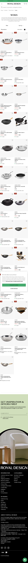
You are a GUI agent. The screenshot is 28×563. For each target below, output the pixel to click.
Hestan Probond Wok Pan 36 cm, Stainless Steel (20, 349)
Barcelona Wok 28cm (19, 79)
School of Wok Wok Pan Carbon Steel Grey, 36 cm (6, 377)
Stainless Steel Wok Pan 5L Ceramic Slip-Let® (6, 295)
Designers (3, 489)
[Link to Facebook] (5, 548)
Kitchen (16, 480)
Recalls (2, 491)
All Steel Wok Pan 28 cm (19, 52)
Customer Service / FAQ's (7, 475)
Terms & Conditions (5, 482)
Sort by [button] (20, 25)
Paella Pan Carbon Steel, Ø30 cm (5, 160)
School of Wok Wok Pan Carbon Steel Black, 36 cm (6, 268)
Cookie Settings (14, 288)
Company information (6, 485)
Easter (2, 500)
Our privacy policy (9, 281)
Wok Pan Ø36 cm (4, 213)
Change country (4, 522)
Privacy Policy (4, 484)
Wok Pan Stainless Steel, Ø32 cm (5, 187)
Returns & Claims (5, 480)
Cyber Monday (4, 507)
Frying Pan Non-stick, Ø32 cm (20, 187)
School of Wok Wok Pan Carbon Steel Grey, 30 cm (6, 241)
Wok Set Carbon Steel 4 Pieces (19, 133)
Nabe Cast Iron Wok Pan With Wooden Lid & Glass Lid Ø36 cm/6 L (20, 322)
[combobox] (21, 25)
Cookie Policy (4, 487)
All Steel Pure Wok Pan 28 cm (6, 79)
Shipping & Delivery (5, 478)
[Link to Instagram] (8, 548)
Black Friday (3, 505)
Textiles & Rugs (17, 482)
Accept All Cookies (14, 285)
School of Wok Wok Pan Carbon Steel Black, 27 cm (20, 241)
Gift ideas (3, 502)
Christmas (3, 509)
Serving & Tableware (19, 475)
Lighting (16, 478)
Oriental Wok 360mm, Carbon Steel (19, 295)
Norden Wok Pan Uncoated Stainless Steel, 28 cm (6, 106)
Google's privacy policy (18, 281)
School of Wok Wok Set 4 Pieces (20, 268)
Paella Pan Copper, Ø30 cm (6, 52)
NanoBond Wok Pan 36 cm (6, 348)
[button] (24, 3)
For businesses (4, 492)
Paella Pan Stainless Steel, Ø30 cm (20, 160)
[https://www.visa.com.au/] (2, 552)
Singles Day (3, 504)
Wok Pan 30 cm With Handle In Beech (6, 133)
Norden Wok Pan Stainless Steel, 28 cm (20, 106)
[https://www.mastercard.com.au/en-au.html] (6, 552)
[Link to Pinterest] (2, 548)
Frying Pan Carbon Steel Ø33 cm (20, 214)
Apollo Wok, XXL (4, 321)
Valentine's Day (4, 498)
